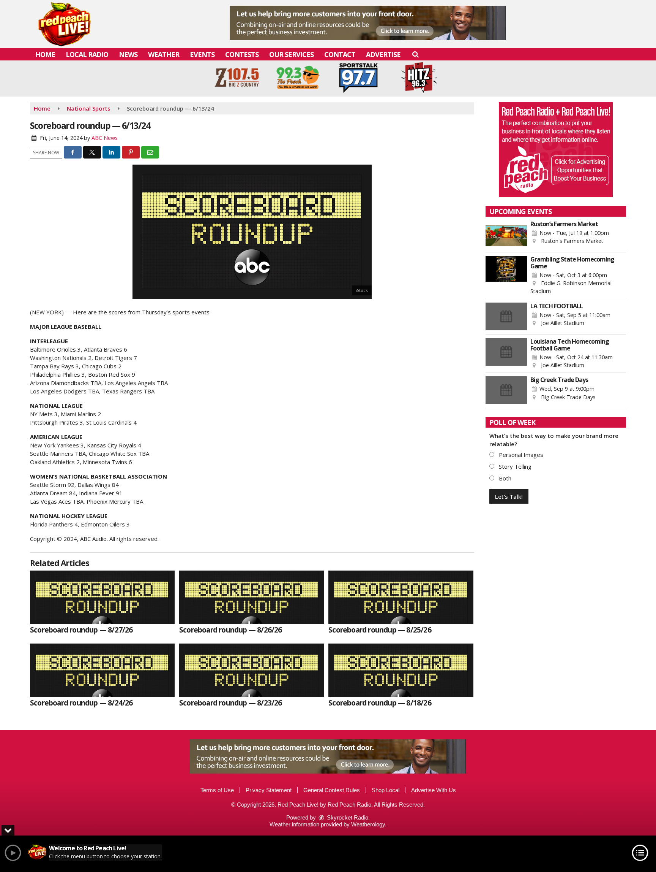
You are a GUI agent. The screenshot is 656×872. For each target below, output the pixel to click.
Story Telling (514, 466)
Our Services (291, 54)
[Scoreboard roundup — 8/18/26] (400, 670)
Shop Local (385, 790)
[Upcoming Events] (506, 234)
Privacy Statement (269, 790)
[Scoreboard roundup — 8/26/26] (251, 597)
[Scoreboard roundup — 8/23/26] (251, 670)
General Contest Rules (331, 790)
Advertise (383, 54)
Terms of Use (217, 790)
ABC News (104, 137)
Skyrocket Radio (346, 817)
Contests (242, 54)
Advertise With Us (433, 790)
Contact (339, 54)
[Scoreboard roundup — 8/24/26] (102, 670)
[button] (415, 54)
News (128, 54)
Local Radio (87, 54)
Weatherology (368, 824)
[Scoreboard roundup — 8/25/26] (400, 597)
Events (202, 54)
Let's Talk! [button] (509, 496)
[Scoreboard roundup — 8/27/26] (102, 597)
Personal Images (520, 454)
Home (45, 54)
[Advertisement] (368, 23)
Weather (163, 54)
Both (504, 478)
